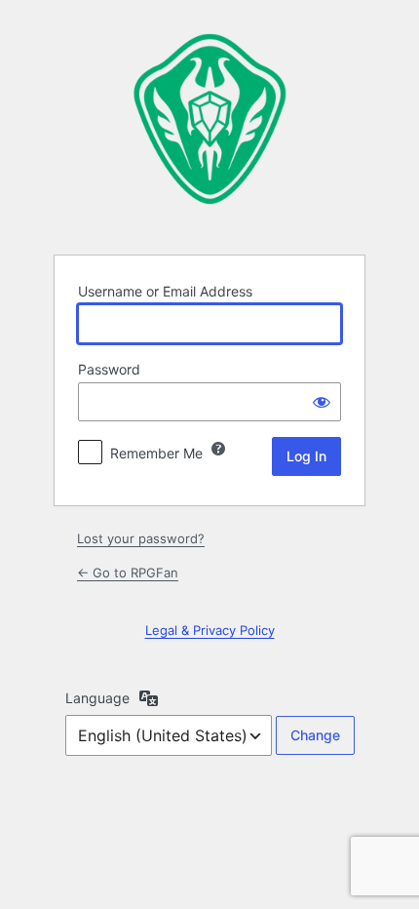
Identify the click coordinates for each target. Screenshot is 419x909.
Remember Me (156, 453)
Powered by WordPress (209, 126)
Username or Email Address (165, 291)
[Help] (218, 448)
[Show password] (321, 401)
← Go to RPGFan (127, 572)
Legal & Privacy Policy (210, 630)
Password (109, 369)
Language (97, 698)
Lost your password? (141, 538)
